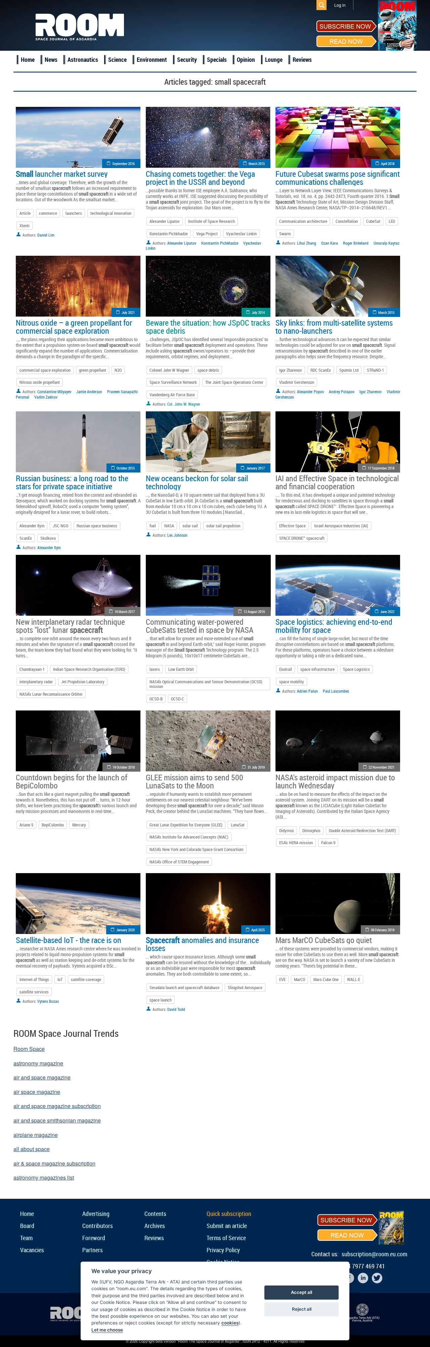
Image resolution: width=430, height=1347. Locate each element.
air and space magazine (42, 1077)
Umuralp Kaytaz (386, 243)
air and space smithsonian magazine (57, 1120)
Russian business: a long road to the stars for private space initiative (72, 482)
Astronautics (83, 59)
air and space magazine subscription (57, 1106)
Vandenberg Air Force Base (172, 395)
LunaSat (238, 825)
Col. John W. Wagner (183, 404)
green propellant (92, 370)
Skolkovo (48, 538)
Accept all (301, 1292)
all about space (31, 1149)
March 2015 (257, 163)
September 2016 (123, 163)
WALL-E (353, 979)
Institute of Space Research (211, 221)
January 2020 (125, 929)
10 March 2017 (125, 611)
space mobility (291, 682)
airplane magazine (35, 1135)
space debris (208, 370)
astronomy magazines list (43, 1177)
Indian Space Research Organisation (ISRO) (89, 669)
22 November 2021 (381, 767)
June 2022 (387, 611)
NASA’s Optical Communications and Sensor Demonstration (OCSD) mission (205, 684)
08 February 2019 (382, 929)
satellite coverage (86, 979)
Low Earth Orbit (181, 669)
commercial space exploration (45, 370)
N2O (118, 370)
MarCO (299, 979)
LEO (392, 221)
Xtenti (24, 225)
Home (28, 59)
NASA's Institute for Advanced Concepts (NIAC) (188, 837)
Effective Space (292, 526)
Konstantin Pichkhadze (168, 234)
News (51, 59)
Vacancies (32, 1250)
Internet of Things (34, 979)
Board (27, 1225)
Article (25, 213)
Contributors (97, 1225)
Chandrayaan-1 (32, 669)
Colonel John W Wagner (169, 370)
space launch (160, 1000)
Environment (152, 59)
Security (187, 59)
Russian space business (97, 526)
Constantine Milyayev (54, 391)
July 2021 (128, 312)
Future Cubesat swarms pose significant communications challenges (337, 178)
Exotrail (285, 669)
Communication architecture (303, 221)
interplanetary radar (36, 682)
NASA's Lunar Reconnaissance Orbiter (51, 694)
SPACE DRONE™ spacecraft (302, 538)
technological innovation (110, 213)
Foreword (93, 1237)
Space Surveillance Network (173, 382)
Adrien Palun (307, 691)
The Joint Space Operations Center (234, 382)
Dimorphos (311, 830)
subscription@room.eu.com (374, 1254)
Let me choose (107, 1330)
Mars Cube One (326, 979)
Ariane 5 (26, 825)
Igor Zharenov (290, 370)
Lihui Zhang (306, 243)
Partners (92, 1250)
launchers (74, 213)
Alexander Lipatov (164, 221)
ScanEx (25, 538)
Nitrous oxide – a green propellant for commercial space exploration (74, 327)
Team (26, 1237)
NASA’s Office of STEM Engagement (179, 862)
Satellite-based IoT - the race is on (68, 940)
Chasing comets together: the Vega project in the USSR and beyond (200, 178)
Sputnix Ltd (348, 370)
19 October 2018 (124, 767)
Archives (154, 1225)
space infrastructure (317, 669)
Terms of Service (226, 1237)
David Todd (176, 1009)
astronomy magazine (38, 1063)
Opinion (246, 59)
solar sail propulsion (223, 526)
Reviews (302, 59)
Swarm (285, 234)
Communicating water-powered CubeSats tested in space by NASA (199, 626)
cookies (230, 1322)
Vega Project (207, 234)
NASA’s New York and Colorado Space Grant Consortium (196, 849)
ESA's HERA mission (296, 843)
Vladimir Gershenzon (296, 382)
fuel (152, 526)
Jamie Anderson (89, 391)
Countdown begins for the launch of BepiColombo (71, 781)
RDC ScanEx (320, 370)
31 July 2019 (256, 767)
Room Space (29, 1049)
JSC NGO (60, 526)
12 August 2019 (254, 611)
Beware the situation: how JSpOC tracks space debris (208, 327)
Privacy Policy (223, 1250)
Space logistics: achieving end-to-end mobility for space (333, 626)
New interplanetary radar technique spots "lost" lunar (70, 626)
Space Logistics (356, 669)
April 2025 (258, 929)
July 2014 (258, 312)
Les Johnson (177, 535)
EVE (282, 979)
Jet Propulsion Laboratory (82, 682)
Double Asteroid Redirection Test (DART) (362, 830)
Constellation (347, 221)
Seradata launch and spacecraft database (184, 987)
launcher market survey (62, 174)
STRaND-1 (375, 370)
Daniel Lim (45, 235)
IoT (59, 979)
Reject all (301, 1309)
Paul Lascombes (336, 691)
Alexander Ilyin (31, 526)
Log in (340, 5)
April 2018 (387, 163)
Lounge (274, 59)
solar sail (190, 526)
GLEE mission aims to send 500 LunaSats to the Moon (194, 781)
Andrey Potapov (341, 391)
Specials (217, 59)
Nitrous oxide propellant (39, 382)
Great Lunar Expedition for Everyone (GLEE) (185, 825)
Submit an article (227, 1225)
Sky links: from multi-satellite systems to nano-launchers (334, 327)
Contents (155, 1213)
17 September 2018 (381, 468)
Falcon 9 (328, 843)
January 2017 (255, 468)
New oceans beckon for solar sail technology (197, 482)
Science (117, 59)
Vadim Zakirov (45, 397)
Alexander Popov (310, 391)
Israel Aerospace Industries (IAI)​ (341, 526)
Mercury (79, 825)
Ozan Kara (329, 243)
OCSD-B (156, 699)
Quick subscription (229, 1213)
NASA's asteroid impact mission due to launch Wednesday (335, 781)
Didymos (286, 830)
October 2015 (126, 468)
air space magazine (36, 1092)
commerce (48, 213)
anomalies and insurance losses (202, 944)
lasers (154, 669)
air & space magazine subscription (54, 1163)
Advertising (96, 1213)
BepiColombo (53, 825)
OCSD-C (177, 699)
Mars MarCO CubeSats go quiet (323, 940)
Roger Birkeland (356, 243)
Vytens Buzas (48, 1001)
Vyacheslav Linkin (241, 234)
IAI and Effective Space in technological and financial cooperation (337, 482)
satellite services (34, 992)
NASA (169, 526)
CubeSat (373, 221)
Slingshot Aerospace (245, 987)
